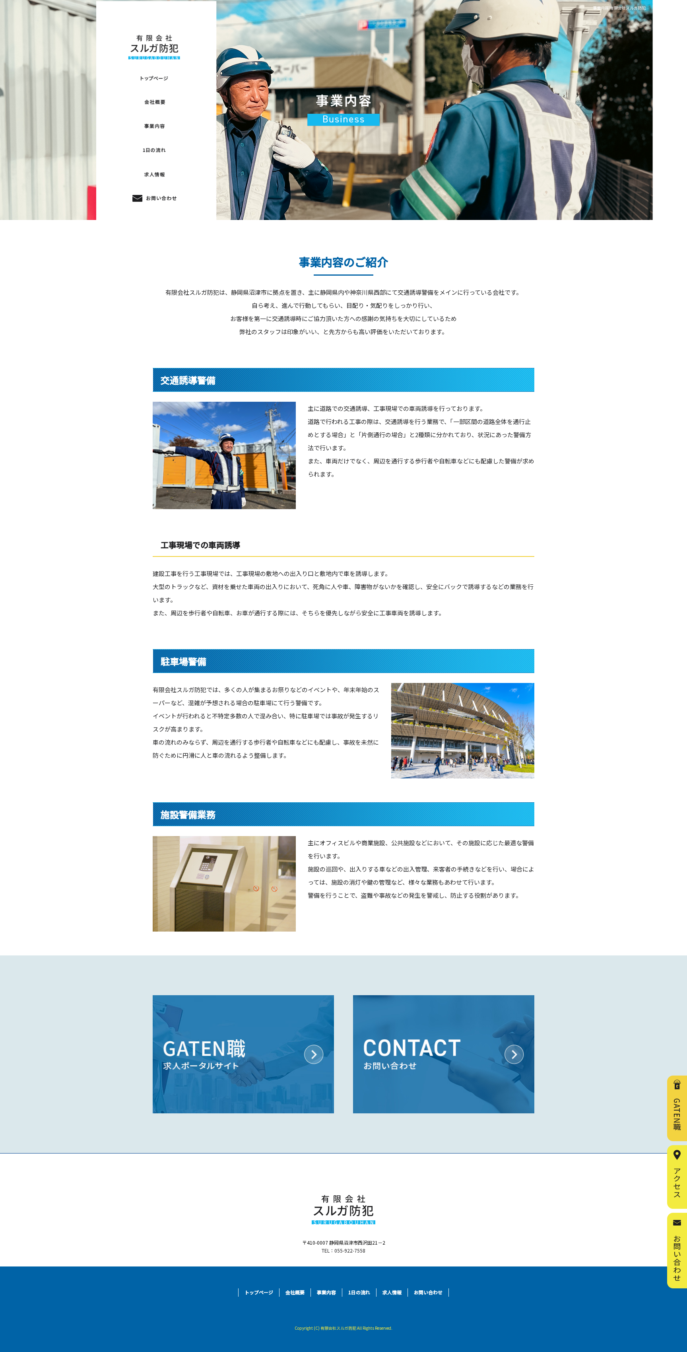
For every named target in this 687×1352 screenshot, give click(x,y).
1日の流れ (154, 150)
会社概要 (154, 102)
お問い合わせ (154, 198)
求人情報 (154, 174)
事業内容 (154, 126)
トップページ (259, 1292)
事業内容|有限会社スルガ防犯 (619, 8)
